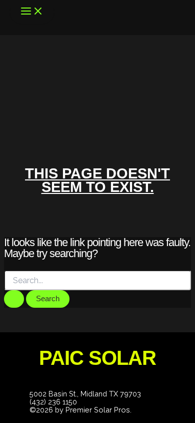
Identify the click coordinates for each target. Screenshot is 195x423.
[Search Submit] (14, 299)
